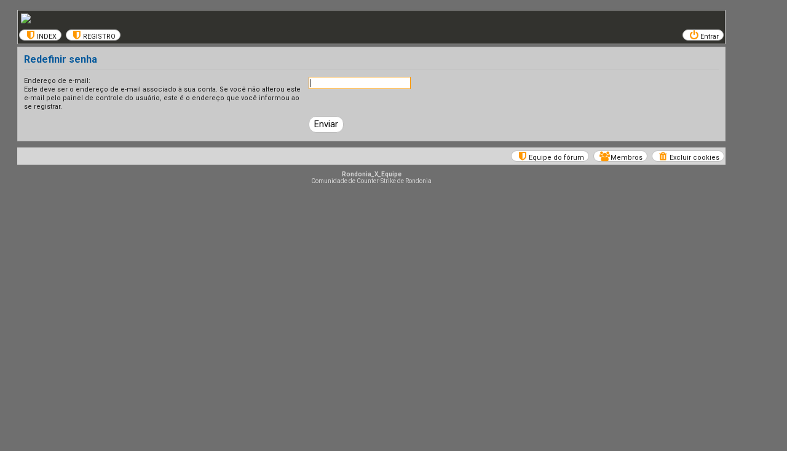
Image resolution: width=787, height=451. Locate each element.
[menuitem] (40, 35)
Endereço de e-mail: (57, 81)
